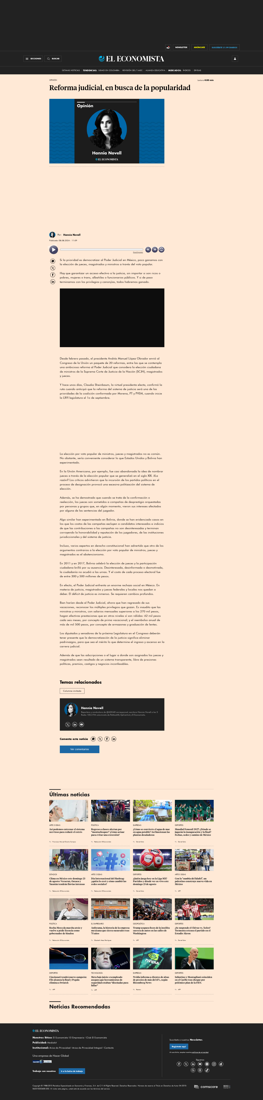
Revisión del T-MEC (132, 70)
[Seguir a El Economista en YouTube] (200, 1064)
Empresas (137, 825)
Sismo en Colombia (108, 70)
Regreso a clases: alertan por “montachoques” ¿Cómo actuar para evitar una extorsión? (108, 832)
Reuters (138, 989)
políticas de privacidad (200, 1052)
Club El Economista (96, 1037)
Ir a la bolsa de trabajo (72, 1071)
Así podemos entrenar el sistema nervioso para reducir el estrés (67, 830)
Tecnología (97, 973)
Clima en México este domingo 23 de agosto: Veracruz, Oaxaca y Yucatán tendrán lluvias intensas (67, 881)
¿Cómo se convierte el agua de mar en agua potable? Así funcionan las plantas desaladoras (151, 832)
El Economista (60, 1037)
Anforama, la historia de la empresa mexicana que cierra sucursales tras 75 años (110, 930)
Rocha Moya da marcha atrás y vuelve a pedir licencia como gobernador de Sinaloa (66, 930)
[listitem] (53, 249)
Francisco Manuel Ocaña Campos (64, 842)
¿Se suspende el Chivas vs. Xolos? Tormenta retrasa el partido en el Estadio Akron (193, 930)
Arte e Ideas (54, 825)
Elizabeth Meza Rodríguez (102, 940)
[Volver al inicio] (93, 1031)
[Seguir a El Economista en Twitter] (186, 1064)
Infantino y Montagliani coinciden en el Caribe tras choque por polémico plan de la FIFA (194, 980)
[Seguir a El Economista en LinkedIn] (193, 1064)
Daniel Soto (140, 842)
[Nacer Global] (42, 1062)
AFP (179, 891)
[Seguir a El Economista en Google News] (193, 1070)
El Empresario (97, 924)
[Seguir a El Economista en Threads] (200, 1070)
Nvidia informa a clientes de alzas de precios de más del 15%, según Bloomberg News (151, 980)
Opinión (53, 80)
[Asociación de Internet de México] (226, 1087)
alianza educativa (155, 70)
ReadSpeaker (138, 252)
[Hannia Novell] (52, 235)
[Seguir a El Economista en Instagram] (214, 1064)
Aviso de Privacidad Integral (87, 1047)
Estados (53, 874)
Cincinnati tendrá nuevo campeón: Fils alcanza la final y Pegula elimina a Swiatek (68, 980)
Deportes (179, 825)
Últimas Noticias (71, 70)
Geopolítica (139, 924)
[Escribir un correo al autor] (81, 724)
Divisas (197, 70)
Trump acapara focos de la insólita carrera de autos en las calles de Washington (151, 930)
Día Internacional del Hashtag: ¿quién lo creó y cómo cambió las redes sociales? (109, 881)
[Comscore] (206, 1087)
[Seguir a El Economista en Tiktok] (207, 1070)
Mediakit (52, 1042)
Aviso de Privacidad (60, 1047)
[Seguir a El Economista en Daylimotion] (221, 1064)
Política (95, 825)
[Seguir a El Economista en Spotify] (207, 1064)
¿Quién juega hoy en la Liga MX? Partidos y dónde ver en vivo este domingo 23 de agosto (151, 881)
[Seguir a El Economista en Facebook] (179, 1064)
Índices (187, 70)
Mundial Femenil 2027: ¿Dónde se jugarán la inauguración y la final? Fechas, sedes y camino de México (193, 832)
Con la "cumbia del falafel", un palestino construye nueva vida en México (193, 881)
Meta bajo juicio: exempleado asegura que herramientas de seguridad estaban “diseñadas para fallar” (110, 981)
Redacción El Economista (102, 842)
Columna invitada (72, 691)
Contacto (109, 1047)
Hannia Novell (72, 234)
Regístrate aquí (179, 1046)
